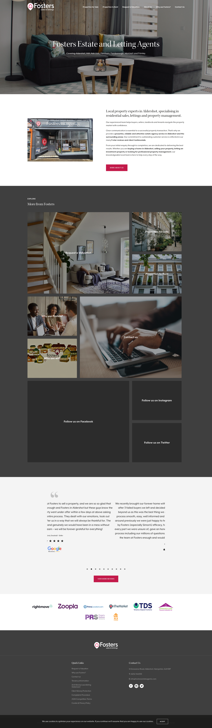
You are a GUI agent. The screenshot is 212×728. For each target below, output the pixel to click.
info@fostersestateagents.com (143, 679)
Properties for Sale (90, 7)
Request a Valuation (131, 7)
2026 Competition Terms (82, 699)
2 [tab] (91, 569)
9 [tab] (120, 569)
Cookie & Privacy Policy (81, 703)
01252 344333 (136, 674)
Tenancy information (80, 681)
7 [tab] (112, 569)
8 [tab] (116, 569)
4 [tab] (99, 569)
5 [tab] (104, 569)
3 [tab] (95, 569)
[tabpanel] (107, 527)
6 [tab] (108, 569)
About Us (148, 7)
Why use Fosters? (163, 7)
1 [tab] (87, 569)
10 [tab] (124, 569)
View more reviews (106, 579)
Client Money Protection (81, 691)
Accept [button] (162, 721)
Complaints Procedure (81, 695)
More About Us (117, 168)
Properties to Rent (110, 7)
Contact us (76, 677)
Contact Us (180, 7)
